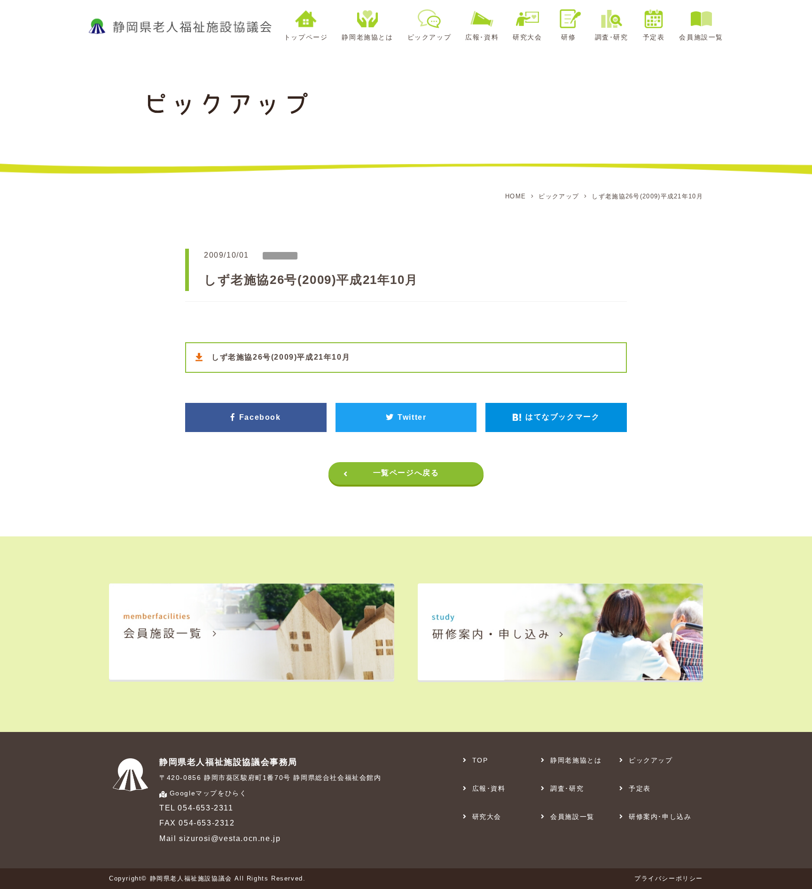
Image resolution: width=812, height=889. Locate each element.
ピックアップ (559, 196)
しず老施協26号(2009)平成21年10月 (280, 357)
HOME (515, 196)
